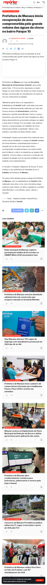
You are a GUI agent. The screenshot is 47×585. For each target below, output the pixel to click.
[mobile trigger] (43, 2)
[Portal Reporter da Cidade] (10, 2)
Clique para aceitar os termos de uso (14, 581)
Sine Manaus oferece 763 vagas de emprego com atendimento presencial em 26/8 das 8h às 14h (23, 341)
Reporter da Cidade (18, 38)
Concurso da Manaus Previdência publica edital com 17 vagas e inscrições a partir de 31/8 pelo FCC (23, 525)
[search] (34, 2)
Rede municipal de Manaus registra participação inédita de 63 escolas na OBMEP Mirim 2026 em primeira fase (21, 252)
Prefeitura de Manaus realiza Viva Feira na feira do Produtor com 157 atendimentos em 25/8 (22, 570)
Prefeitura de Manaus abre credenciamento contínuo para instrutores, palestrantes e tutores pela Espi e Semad (22, 479)
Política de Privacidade (24, 579)
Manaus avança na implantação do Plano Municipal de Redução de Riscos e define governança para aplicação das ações (23, 433)
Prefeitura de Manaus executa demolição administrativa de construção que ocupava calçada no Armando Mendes (23, 297)
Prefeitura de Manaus (10, 11)
